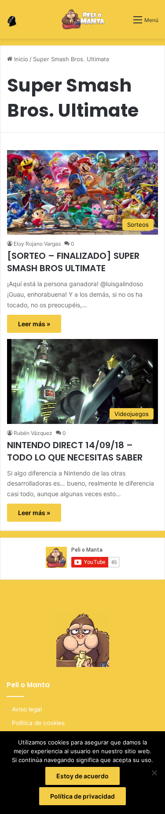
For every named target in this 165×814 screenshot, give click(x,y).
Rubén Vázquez (33, 433)
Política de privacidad (82, 796)
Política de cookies (38, 722)
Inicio (20, 59)
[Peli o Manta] (82, 19)
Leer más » (34, 324)
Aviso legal (27, 709)
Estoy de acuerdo (82, 776)
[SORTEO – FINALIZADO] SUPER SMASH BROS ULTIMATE (73, 262)
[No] (154, 772)
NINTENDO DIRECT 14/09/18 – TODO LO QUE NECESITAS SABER (75, 451)
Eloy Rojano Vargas (37, 243)
